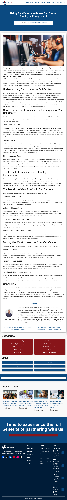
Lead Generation (49, 341)
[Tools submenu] (50, 2)
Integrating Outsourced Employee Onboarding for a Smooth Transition (10, 403)
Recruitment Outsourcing (17, 341)
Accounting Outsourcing (17, 344)
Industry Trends (17, 352)
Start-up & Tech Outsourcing (49, 352)
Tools (50, 366)
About (17, 366)
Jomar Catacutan (33, 22)
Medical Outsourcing (49, 344)
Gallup (18, 179)
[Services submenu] (39, 2)
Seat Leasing (49, 349)
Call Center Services (42, 22)
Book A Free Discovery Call (33, 435)
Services (17, 370)
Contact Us (49, 370)
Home (17, 362)
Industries (50, 362)
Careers (29, 460)
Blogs (28, 457)
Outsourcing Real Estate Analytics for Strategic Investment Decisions (26, 403)
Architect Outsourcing (17, 346)
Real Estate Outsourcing (49, 346)
